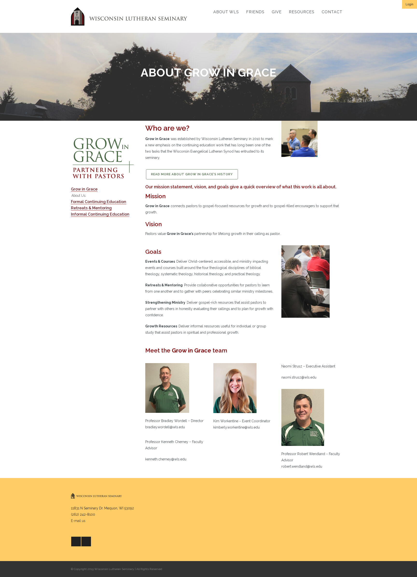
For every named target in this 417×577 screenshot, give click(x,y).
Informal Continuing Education (100, 214)
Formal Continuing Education (98, 201)
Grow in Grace (84, 189)
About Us (78, 195)
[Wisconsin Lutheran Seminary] (129, 16)
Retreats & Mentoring (91, 208)
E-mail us (78, 521)
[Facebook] (76, 541)
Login (409, 4)
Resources (301, 12)
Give (277, 12)
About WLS (226, 12)
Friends (255, 12)
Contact (332, 12)
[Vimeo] (86, 541)
